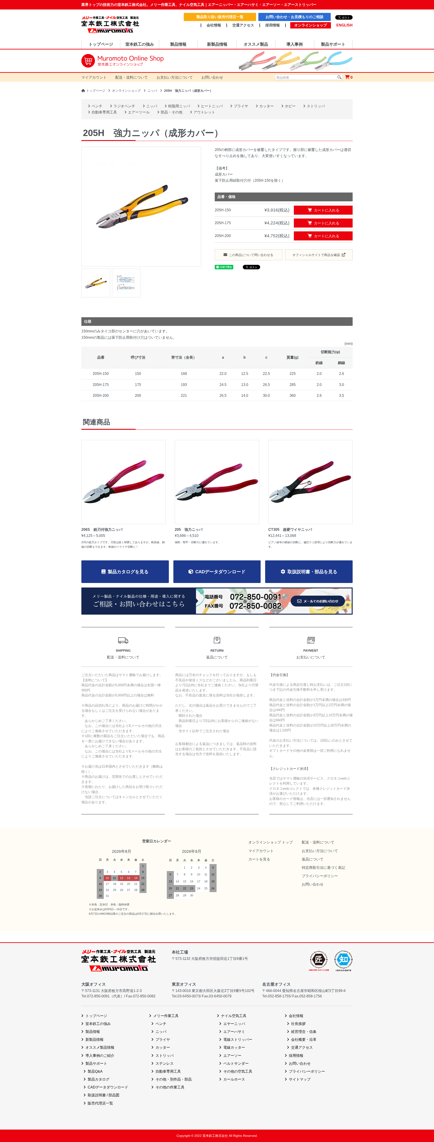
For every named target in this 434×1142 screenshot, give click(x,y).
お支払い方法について (175, 77)
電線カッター (234, 1047)
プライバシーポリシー (320, 876)
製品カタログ (98, 1079)
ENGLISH (344, 25)
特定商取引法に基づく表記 (323, 867)
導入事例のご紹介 (99, 1055)
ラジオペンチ (124, 106)
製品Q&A (95, 1071)
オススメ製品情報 (99, 1047)
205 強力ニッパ (189, 529)
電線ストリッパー (237, 1039)
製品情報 (92, 1032)
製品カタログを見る (128, 571)
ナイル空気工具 (233, 1016)
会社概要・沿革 (303, 1039)
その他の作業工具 (170, 1087)
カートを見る (259, 859)
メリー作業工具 (166, 1016)
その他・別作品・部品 (174, 1079)
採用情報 (272, 25)
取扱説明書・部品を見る (312, 571)
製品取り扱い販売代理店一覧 (219, 17)
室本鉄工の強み (98, 1024)
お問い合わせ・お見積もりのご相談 (294, 17)
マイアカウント (94, 77)
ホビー (290, 106)
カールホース (234, 1079)
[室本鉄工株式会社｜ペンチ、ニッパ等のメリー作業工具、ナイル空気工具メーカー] (110, 22)
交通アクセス (243, 25)
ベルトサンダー (236, 1063)
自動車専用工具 (104, 112)
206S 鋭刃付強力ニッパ (102, 529)
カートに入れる (326, 210)
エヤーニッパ (234, 1024)
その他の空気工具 (237, 1071)
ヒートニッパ (212, 106)
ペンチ (97, 106)
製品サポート (96, 1063)
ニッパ (152, 90)
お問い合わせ (212, 77)
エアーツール (139, 112)
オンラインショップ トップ (270, 842)
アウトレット (204, 112)
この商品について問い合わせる (251, 255)
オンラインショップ (126, 90)
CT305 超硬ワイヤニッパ (290, 529)
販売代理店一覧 (100, 1103)
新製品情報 (94, 1039)
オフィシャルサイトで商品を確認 (316, 255)
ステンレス (165, 1063)
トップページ (95, 90)
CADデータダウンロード (220, 571)
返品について (312, 859)
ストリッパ (316, 106)
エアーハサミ (234, 1032)
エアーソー (232, 1055)
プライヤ (241, 106)
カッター (266, 106)
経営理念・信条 (303, 1032)
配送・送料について (131, 77)
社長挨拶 (298, 1024)
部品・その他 (171, 112)
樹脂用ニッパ (179, 106)
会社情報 (214, 25)
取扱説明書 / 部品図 (103, 1095)
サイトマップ (300, 1079)
